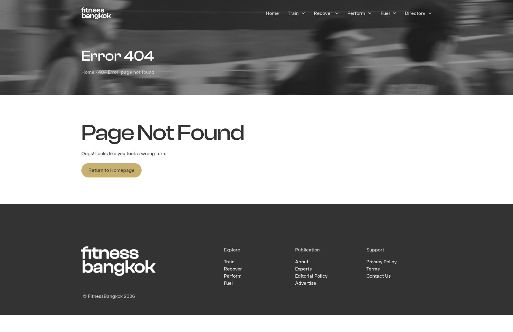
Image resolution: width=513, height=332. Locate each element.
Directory (415, 13)
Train (293, 13)
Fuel (385, 13)
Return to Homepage (111, 170)
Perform (356, 13)
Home (272, 13)
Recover (323, 13)
